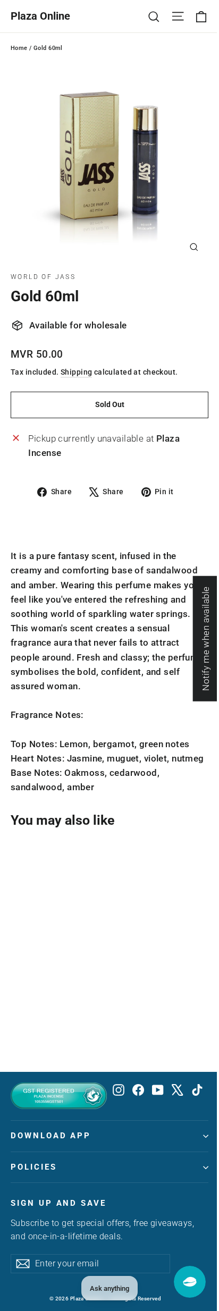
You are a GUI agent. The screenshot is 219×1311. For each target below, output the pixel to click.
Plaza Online (40, 16)
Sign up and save (58, 1203)
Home (19, 48)
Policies (34, 1167)
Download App (51, 1135)
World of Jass (43, 277)
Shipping (76, 372)
